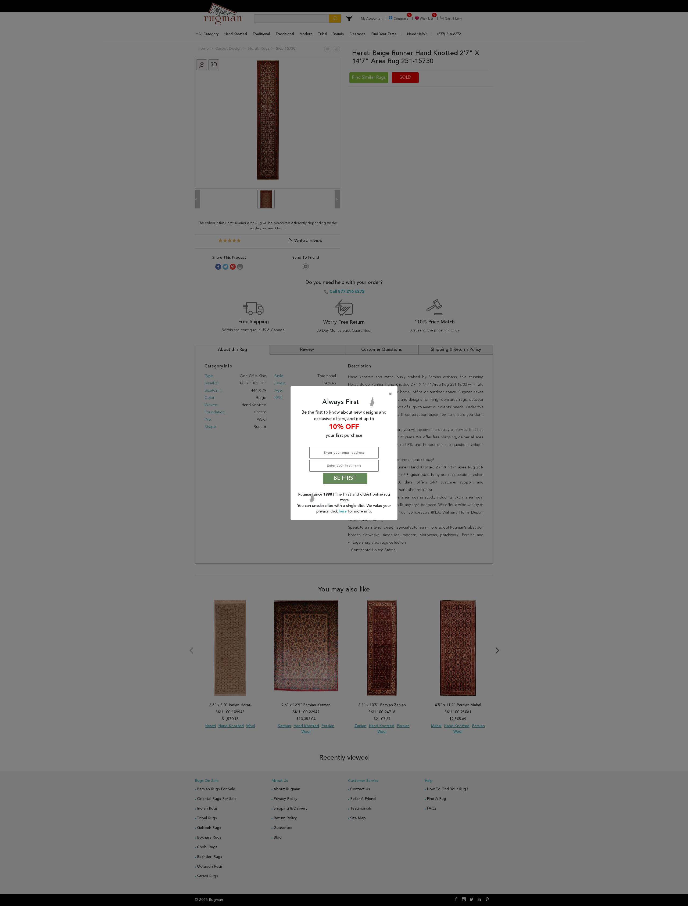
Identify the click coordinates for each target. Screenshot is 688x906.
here (343, 511)
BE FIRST (345, 478)
